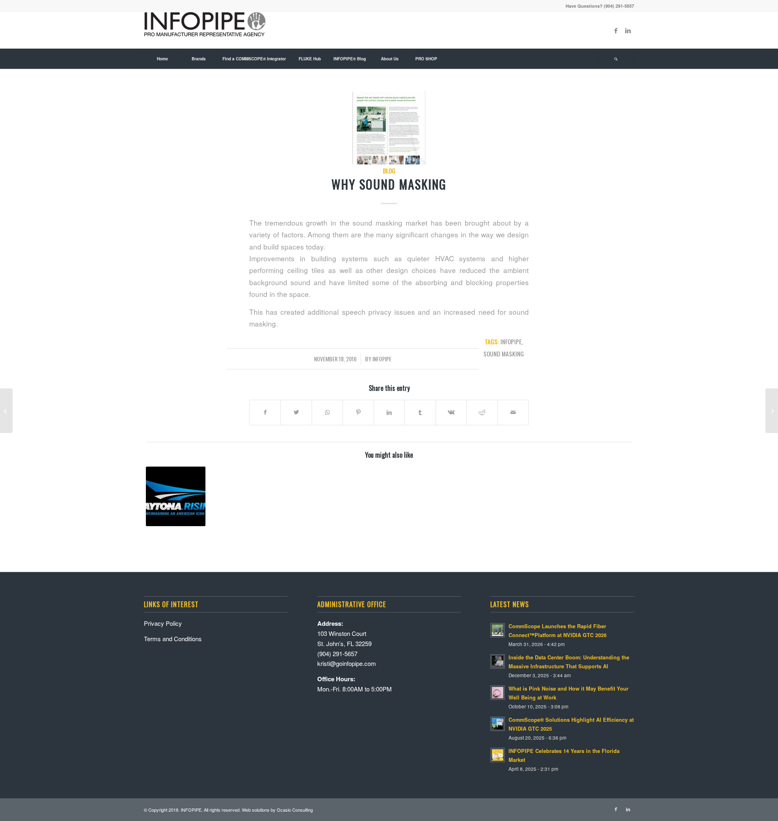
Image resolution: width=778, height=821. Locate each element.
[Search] (616, 59)
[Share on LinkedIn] (389, 412)
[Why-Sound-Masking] (389, 128)
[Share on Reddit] (482, 412)
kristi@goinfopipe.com (346, 663)
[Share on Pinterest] (358, 412)
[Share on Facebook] (265, 412)
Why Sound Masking (389, 184)
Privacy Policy (163, 623)
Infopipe (381, 358)
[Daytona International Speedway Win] (175, 496)
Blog (389, 170)
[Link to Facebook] (616, 30)
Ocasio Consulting (295, 809)
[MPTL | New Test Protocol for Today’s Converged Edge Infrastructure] (771, 410)
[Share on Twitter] (296, 412)
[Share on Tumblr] (420, 412)
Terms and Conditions (173, 638)
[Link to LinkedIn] (628, 30)
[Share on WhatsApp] (327, 412)
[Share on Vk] (451, 412)
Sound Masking (503, 353)
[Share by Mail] (513, 412)
